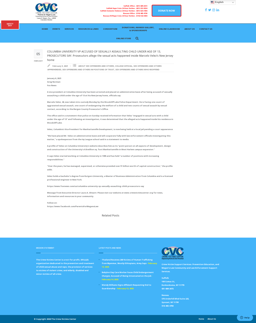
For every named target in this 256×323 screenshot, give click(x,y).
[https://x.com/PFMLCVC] (210, 10)
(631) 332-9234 (141, 8)
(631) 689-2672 (141, 6)
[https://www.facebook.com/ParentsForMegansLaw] (206, 10)
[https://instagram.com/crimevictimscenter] (214, 10)
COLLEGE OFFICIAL (123, 66)
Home (45, 29)
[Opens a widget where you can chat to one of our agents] (245, 318)
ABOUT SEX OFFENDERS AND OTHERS (96, 66)
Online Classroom (169, 29)
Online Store (123, 38)
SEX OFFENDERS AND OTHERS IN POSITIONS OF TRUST (88, 69)
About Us (189, 29)
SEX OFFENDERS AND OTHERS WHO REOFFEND (137, 69)
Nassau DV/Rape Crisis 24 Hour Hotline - (119, 16)
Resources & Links (88, 29)
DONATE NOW (166, 10)
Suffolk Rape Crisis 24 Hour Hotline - (121, 8)
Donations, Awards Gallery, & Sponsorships (138, 29)
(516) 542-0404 (141, 16)
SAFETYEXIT (10, 25)
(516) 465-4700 (141, 13)
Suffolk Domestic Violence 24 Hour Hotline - (118, 11)
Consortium (110, 29)
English (219, 2)
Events (56, 29)
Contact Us (205, 29)
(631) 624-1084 (141, 11)
